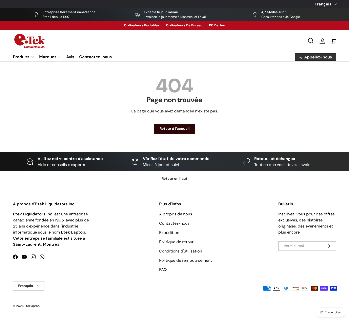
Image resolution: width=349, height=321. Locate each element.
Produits (21, 56)
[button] (333, 41)
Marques (48, 56)
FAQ (163, 269)
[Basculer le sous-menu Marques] (59, 56)
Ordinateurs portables (142, 25)
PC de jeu (217, 25)
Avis (70, 56)
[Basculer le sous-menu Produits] (32, 56)
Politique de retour (176, 241)
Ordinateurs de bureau (184, 25)
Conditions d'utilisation (180, 251)
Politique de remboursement (185, 260)
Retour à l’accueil (175, 128)
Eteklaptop (32, 306)
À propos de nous (175, 214)
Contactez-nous (95, 56)
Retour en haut (174, 178)
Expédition (169, 232)
